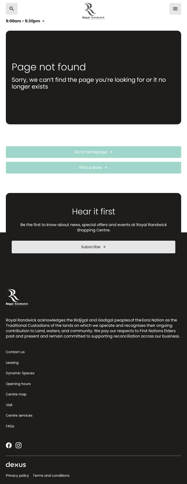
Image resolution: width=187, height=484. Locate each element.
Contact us (15, 351)
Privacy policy (17, 475)
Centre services (19, 415)
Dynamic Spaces (20, 373)
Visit (9, 404)
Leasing (12, 362)
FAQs (10, 426)
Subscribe (93, 247)
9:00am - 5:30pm (25, 21)
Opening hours (18, 383)
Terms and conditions (51, 475)
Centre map (16, 394)
